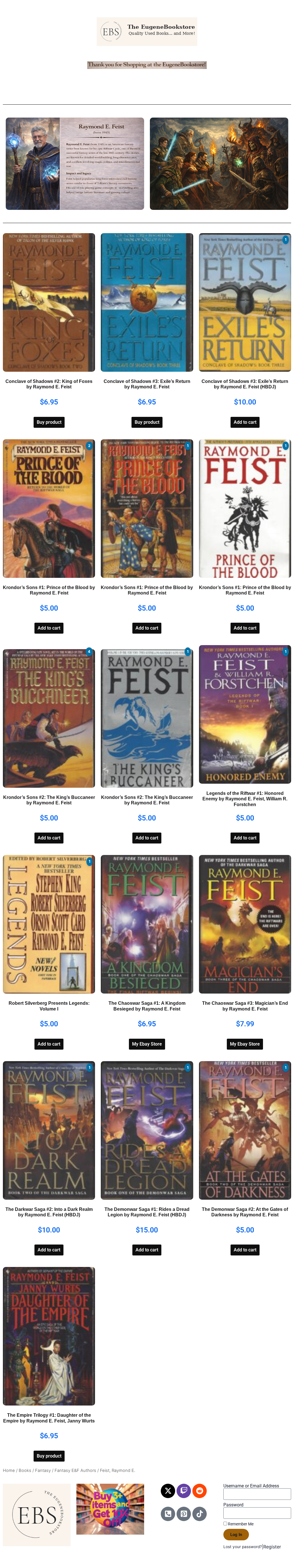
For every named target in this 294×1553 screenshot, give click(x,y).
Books (25, 1470)
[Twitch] (184, 1491)
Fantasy (43, 1470)
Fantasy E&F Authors (75, 1470)
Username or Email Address (251, 1486)
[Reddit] (199, 1491)
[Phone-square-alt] (168, 1514)
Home (9, 1470)
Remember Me (240, 1524)
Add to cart (245, 422)
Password (233, 1505)
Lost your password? (242, 1546)
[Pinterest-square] (184, 1514)
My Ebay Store (147, 1044)
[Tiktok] (199, 1514)
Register (272, 1547)
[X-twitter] (168, 1491)
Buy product (49, 422)
